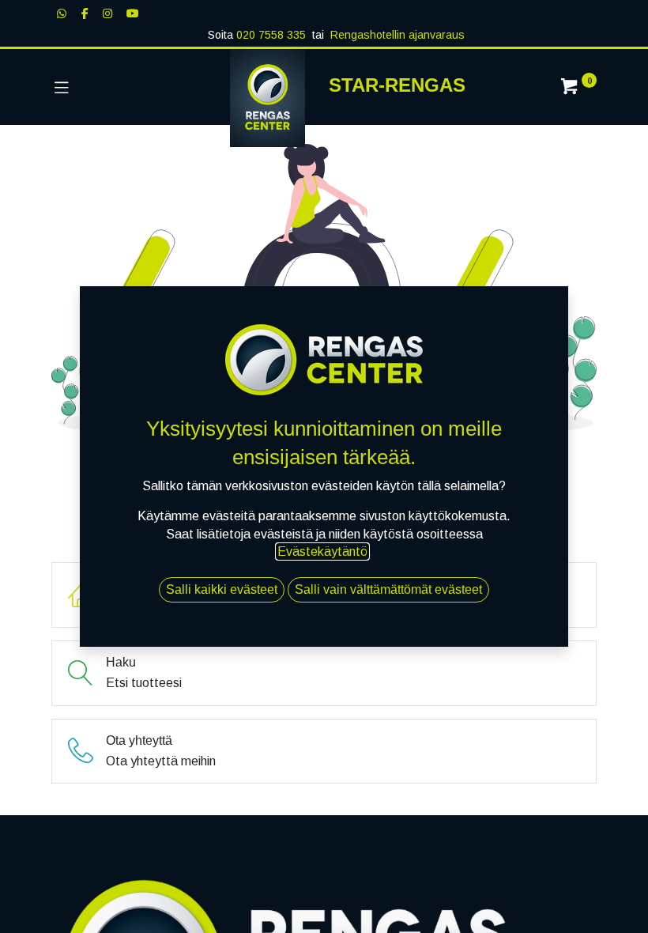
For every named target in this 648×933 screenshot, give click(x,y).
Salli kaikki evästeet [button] (221, 589)
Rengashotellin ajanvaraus (397, 34)
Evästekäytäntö (322, 551)
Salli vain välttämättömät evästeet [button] (388, 589)
